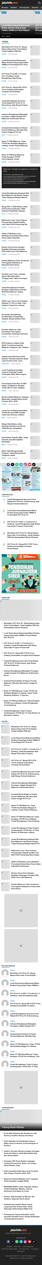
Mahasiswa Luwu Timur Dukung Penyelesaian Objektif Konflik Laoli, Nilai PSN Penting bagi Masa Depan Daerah (15, 223)
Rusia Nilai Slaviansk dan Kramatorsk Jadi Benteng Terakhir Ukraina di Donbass (20, 1134)
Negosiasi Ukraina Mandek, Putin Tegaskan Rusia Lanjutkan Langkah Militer (21, 1180)
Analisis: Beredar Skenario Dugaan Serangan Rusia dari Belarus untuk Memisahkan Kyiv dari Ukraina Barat (21, 1153)
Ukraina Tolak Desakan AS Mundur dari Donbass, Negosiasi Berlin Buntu (19, 1198)
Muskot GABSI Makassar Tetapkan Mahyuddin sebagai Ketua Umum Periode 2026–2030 (15, 399)
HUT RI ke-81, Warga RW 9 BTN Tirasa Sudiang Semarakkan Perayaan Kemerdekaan (14, 89)
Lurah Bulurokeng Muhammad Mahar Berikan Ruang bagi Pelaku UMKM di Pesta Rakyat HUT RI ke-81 (16, 27)
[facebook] (8, 464)
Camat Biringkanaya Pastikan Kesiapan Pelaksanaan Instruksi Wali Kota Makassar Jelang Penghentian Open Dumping (14, 291)
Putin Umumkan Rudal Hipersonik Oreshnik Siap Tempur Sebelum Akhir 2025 (21, 1172)
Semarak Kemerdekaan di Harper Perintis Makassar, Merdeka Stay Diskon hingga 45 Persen (15, 130)
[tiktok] (34, 464)
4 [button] (9, 36)
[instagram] (25, 464)
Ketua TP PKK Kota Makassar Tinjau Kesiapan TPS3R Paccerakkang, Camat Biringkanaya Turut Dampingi (13, 158)
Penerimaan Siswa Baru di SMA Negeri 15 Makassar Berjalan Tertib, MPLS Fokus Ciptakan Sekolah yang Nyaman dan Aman (15, 387)
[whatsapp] (16, 464)
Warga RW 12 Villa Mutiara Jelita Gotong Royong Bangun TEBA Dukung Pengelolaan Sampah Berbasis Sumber (14, 210)
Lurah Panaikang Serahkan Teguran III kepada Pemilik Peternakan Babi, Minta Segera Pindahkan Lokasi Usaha (14, 373)
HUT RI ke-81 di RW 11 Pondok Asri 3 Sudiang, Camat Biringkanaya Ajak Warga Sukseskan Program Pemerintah (14, 77)
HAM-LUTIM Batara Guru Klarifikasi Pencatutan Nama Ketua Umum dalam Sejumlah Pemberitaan (15, 237)
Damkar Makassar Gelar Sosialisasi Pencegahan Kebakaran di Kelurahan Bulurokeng (15, 263)
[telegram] (21, 464)
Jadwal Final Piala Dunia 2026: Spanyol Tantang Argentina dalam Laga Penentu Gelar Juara (15, 359)
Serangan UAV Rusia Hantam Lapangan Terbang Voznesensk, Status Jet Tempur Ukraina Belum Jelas (20, 1163)
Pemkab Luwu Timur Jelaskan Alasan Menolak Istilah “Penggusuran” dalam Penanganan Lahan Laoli (15, 277)
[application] (21, 177)
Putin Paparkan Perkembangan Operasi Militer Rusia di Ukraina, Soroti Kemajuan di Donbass (21, 1143)
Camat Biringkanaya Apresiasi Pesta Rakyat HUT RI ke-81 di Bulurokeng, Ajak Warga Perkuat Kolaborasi (14, 104)
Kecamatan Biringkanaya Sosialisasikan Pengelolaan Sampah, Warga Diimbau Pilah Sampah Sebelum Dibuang (13, 318)
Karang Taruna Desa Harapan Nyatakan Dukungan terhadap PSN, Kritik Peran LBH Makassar (14, 249)
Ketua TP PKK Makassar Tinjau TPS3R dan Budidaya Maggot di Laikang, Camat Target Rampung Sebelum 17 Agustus (14, 144)
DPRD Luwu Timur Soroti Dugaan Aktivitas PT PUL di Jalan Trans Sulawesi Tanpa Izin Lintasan (15, 303)
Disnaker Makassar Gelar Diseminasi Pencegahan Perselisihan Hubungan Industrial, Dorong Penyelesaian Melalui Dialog (15, 334)
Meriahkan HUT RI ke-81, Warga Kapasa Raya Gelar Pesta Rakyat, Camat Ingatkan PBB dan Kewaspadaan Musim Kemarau (14, 50)
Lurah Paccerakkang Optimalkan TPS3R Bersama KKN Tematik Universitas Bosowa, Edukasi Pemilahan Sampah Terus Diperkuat (14, 415)
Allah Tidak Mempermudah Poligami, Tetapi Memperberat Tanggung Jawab (14, 453)
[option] (17, 24)
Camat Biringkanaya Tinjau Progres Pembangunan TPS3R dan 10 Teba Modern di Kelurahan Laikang (22, 713)
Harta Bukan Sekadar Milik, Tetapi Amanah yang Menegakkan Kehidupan (15, 440)
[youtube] (29, 464)
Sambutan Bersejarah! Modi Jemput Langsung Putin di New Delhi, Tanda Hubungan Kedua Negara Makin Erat (18, 1206)
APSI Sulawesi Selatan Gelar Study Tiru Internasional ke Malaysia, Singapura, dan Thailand (15, 345)
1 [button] (2, 36)
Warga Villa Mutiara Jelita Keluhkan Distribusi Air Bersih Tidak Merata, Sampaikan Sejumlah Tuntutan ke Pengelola (14, 427)
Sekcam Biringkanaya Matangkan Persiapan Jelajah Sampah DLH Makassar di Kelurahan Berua (15, 116)
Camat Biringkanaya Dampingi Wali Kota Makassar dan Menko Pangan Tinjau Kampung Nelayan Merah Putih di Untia (15, 196)
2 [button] (5, 36)
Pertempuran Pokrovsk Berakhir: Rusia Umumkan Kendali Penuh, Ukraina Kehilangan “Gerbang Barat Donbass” (22, 1216)
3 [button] (7, 36)
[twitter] (12, 464)
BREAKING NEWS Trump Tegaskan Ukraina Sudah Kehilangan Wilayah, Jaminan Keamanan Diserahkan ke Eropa (21, 1189)
